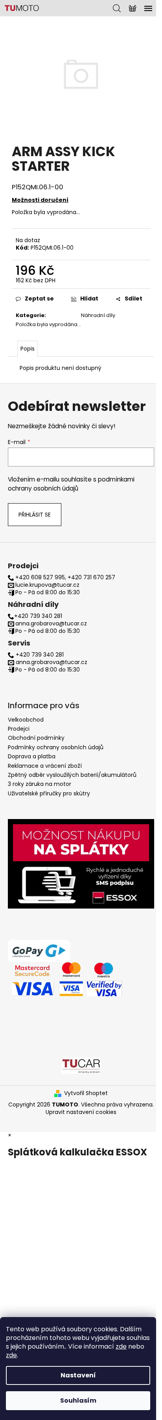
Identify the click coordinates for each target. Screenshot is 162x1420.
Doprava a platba (31, 756)
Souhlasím (78, 1400)
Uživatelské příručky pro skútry (49, 793)
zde (121, 1346)
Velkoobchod (26, 720)
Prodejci (18, 729)
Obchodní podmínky (36, 738)
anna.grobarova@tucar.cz (51, 623)
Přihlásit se (34, 515)
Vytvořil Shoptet (86, 1093)
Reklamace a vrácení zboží (45, 766)
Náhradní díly (98, 315)
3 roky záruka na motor (39, 784)
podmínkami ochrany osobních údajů (71, 483)
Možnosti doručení (40, 200)
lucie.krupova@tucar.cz (47, 585)
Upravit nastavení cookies (81, 1112)
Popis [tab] (27, 349)
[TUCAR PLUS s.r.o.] (81, 1065)
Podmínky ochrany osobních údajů (55, 747)
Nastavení (78, 1375)
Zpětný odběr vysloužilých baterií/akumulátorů (72, 775)
